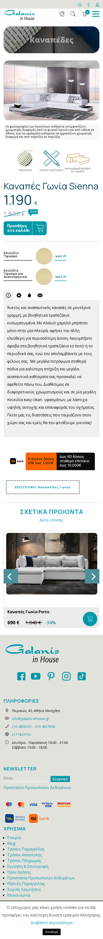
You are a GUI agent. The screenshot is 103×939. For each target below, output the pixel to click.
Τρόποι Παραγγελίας (26, 849)
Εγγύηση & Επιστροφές (28, 866)
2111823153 (21, 734)
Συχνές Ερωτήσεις (24, 889)
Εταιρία (14, 837)
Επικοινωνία (18, 895)
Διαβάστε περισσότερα (52, 922)
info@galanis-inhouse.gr (30, 718)
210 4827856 (45, 726)
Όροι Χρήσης (19, 872)
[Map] (89, 4)
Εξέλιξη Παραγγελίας (26, 883)
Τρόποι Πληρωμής (24, 860)
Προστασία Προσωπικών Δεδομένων (37, 787)
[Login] (97, 4)
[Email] (80, 4)
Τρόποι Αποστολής (24, 854)
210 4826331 (22, 726)
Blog (11, 843)
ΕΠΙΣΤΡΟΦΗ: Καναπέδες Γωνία (43, 487)
